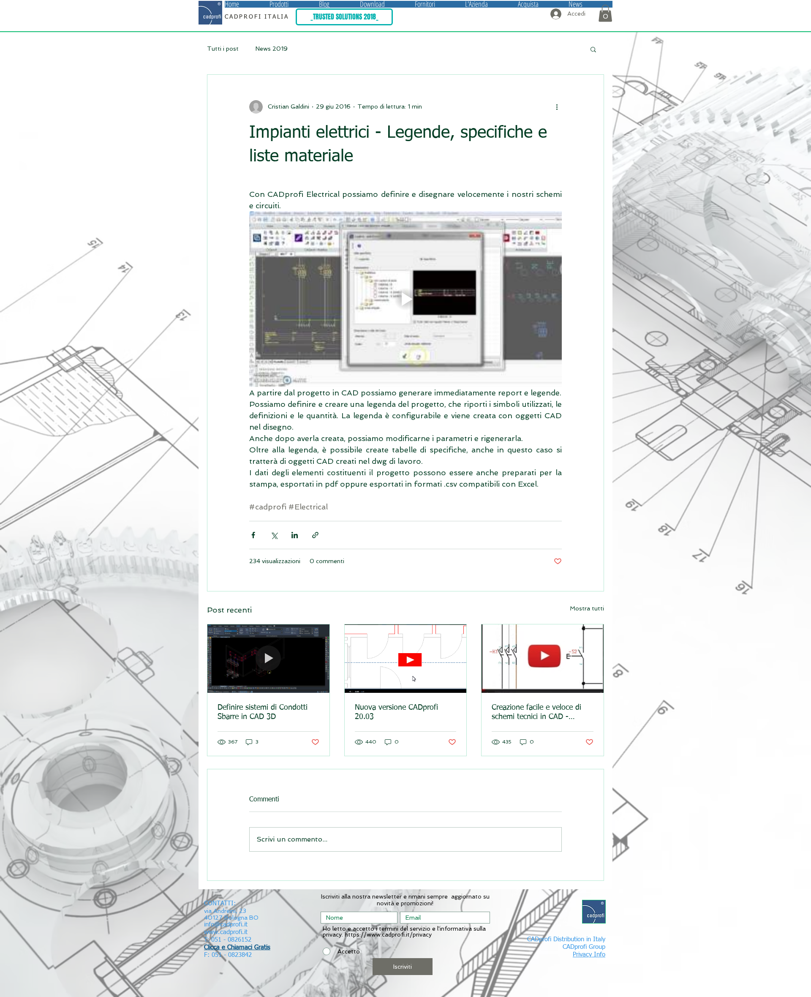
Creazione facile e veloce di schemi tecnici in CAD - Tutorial (536, 713)
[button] (294, 4)
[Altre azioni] (557, 107)
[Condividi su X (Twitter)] (274, 535)
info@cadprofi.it (226, 924)
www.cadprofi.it (226, 932)
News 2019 (272, 48)
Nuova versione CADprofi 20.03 (396, 712)
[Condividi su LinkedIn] (295, 535)
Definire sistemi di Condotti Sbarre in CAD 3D (263, 712)
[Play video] (405, 299)
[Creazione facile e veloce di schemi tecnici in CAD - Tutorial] (543, 658)
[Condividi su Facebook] (253, 535)
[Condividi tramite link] (315, 535)
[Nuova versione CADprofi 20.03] (406, 658)
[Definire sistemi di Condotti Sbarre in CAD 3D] (268, 658)
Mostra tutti (587, 608)
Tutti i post (223, 48)
